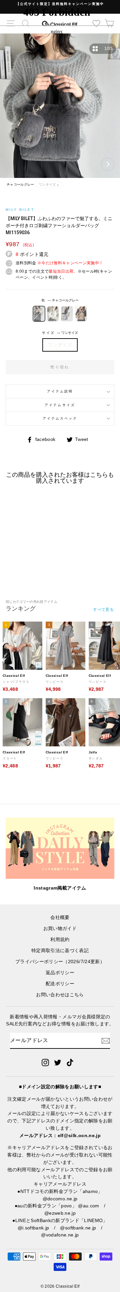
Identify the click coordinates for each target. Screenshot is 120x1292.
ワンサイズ (60, 344)
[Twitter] (57, 1062)
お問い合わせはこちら (60, 994)
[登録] (105, 1041)
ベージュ (81, 313)
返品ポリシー (60, 972)
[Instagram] (45, 1062)
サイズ (60, 333)
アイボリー (53, 313)
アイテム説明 (60, 391)
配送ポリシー (60, 983)
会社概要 (59, 917)
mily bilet (20, 209)
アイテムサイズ (60, 404)
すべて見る (103, 609)
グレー (67, 313)
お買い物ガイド (60, 928)
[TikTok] (70, 1062)
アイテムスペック (60, 418)
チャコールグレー (39, 313)
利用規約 (59, 939)
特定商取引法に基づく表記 (60, 950)
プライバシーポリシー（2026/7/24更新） (60, 961)
